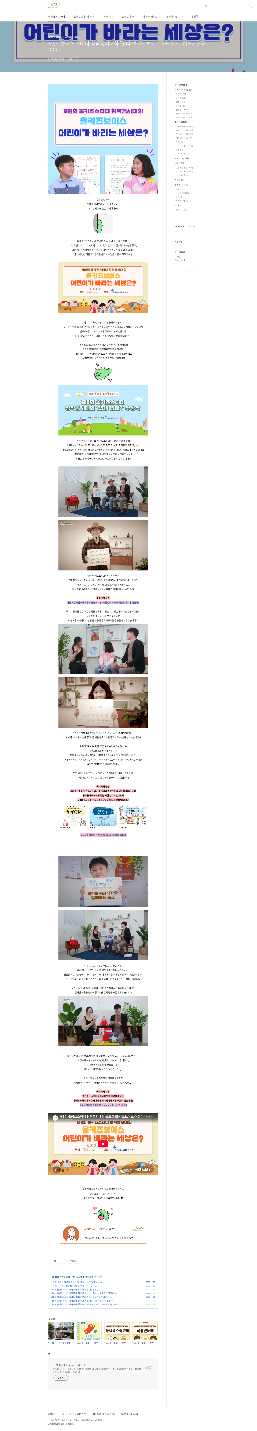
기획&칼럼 (179, 163)
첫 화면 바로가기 (56, 16)
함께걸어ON (128, 16)
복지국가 (179, 141)
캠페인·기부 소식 (183, 109)
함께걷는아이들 (181, 185)
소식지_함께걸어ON (184, 193)
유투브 (197, 270)
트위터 (191, 270)
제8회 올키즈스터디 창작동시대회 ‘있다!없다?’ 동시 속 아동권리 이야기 (82, 1293)
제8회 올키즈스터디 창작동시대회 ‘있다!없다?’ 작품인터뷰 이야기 (80, 1296)
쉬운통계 (179, 149)
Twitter (191, 226)
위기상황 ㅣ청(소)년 (184, 138)
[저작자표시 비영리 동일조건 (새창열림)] (83, 1261)
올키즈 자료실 (150, 16)
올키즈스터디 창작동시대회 (104, 1414)
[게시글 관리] (63, 1261)
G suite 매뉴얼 (182, 153)
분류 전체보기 (181, 84)
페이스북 (177, 270)
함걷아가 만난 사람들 (184, 171)
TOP (206, 1415)
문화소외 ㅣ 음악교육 (184, 130)
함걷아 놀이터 (181, 210)
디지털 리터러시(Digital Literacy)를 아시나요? (72, 1285)
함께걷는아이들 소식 (84, 16)
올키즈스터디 (78, 1276)
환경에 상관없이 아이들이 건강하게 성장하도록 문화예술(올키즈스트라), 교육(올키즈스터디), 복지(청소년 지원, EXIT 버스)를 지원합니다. (99, 1370)
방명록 (194, 16)
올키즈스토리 (181, 105)
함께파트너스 (180, 180)
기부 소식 (108, 16)
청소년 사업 (180, 101)
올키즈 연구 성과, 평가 (185, 113)
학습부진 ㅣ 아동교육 (184, 134)
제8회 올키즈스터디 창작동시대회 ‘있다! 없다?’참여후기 (75, 1289)
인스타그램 (184, 270)
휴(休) (177, 205)
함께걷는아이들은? (183, 200)
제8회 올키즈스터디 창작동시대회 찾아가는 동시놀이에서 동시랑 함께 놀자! (84, 1304)
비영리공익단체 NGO (184, 145)
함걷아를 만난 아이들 (184, 167)
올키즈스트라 (181, 94)
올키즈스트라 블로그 (129, 1414)
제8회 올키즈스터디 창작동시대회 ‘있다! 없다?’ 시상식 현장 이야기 (80, 1300)
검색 (199, 6)
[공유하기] (59, 1261)
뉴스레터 (179, 197)
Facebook (179, 226)
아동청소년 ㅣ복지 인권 (185, 126)
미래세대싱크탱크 (183, 175)
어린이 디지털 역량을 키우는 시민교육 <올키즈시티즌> (75, 1282)
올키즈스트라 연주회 (184, 117)
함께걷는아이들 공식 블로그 (69, 1365)
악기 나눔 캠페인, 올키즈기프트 (74, 1414)
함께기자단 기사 (174, 16)
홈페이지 (51, 1414)
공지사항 (179, 189)
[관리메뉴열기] (252, 5)
